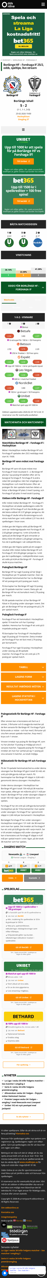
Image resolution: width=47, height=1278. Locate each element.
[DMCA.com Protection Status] (15, 1226)
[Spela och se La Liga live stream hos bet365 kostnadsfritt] (23, 55)
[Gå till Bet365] (23, 899)
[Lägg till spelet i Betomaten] (10, 233)
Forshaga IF (34, 95)
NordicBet (25, 383)
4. (23, 236)
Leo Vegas (25, 370)
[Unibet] (9, 242)
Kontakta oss (22, 1133)
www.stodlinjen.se (29, 1162)
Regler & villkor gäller (35, 903)
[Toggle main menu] (43, 4)
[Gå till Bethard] (23, 1016)
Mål (23, 300)
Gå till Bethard (22, 1047)
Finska (29, 1220)
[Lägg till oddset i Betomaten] (6, 866)
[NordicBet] (38, 242)
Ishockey (7, 60)
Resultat (16, 307)
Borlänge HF (12, 95)
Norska (19, 1220)
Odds (10, 878)
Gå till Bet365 (22, 947)
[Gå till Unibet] (23, 966)
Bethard (21, 1030)
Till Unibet (22, 161)
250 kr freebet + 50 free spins (25, 353)
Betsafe (25, 331)
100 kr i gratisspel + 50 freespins (25, 392)
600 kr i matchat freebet (25, 379)
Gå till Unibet (22, 997)
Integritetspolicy (9, 1217)
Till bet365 (22, 201)
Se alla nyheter (22, 1117)
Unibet (25, 396)
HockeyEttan (23, 118)
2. (9, 236)
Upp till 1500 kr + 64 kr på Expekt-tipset (25, 366)
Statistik (33, 878)
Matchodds (9, 300)
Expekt (25, 357)
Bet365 (21, 916)
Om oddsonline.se (10, 1207)
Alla (30, 307)
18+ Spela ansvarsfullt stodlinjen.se (23, 953)
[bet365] (8, 870)
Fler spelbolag (22, 1065)
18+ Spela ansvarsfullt (19, 903)
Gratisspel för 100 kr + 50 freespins (25, 340)
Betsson (25, 344)
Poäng (38, 300)
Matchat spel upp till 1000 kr (25, 405)
